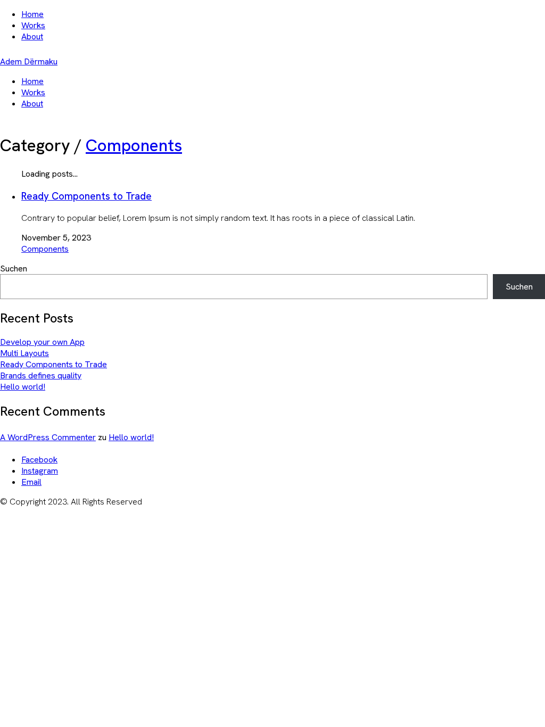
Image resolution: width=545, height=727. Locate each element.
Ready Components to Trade (86, 196)
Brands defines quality (40, 375)
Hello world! (22, 386)
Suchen (13, 268)
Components (134, 145)
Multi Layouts (24, 353)
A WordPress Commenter (48, 437)
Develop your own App (42, 342)
